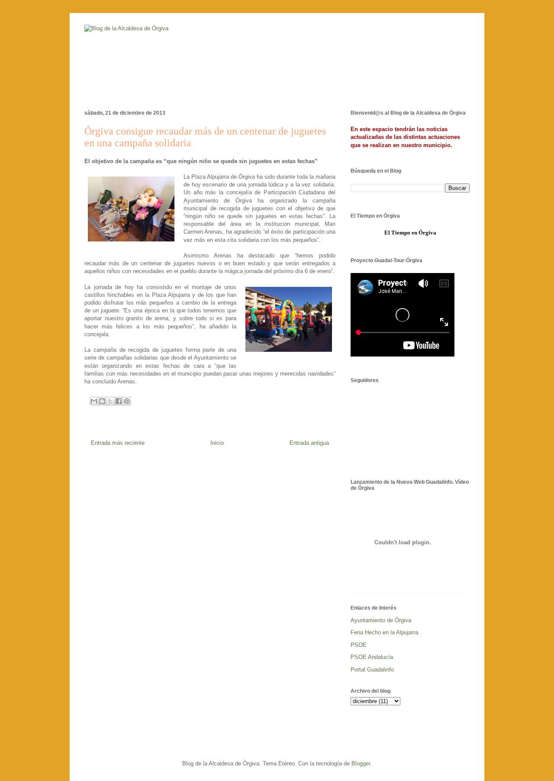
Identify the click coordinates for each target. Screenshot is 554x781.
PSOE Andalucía (372, 657)
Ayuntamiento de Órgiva (381, 620)
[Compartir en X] (110, 401)
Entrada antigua (309, 443)
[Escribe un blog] (102, 401)
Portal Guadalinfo (372, 669)
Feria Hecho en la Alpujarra (384, 632)
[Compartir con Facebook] (118, 401)
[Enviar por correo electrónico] (94, 401)
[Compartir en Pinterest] (126, 401)
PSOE (359, 645)
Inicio (217, 443)
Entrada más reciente (118, 443)
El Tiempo (397, 232)
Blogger (360, 763)
